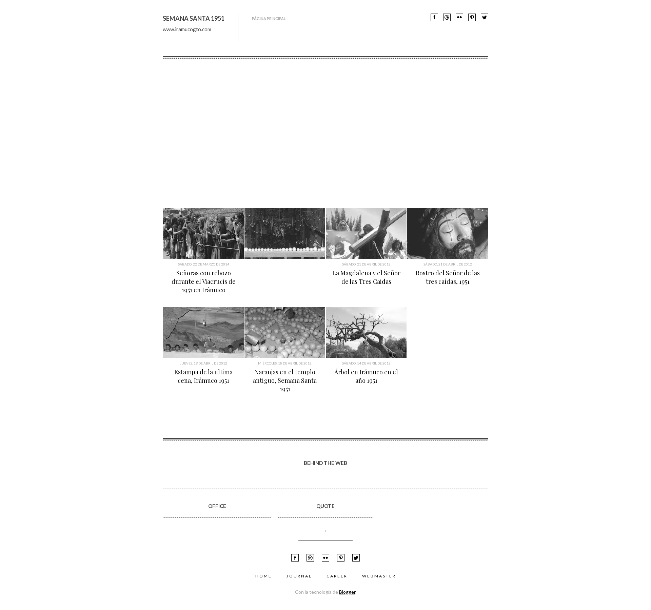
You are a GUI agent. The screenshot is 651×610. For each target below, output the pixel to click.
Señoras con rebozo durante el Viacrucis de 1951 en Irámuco (204, 281)
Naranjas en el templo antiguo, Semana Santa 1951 (285, 380)
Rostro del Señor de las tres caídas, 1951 (448, 277)
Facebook (434, 17)
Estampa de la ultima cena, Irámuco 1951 (203, 376)
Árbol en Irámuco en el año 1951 (366, 376)
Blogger (347, 592)
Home (263, 575)
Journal (299, 575)
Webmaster (379, 575)
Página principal (269, 18)
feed (472, 17)
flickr (459, 17)
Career (337, 575)
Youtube (446, 17)
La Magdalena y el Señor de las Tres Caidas (366, 277)
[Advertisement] (325, 126)
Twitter (484, 17)
